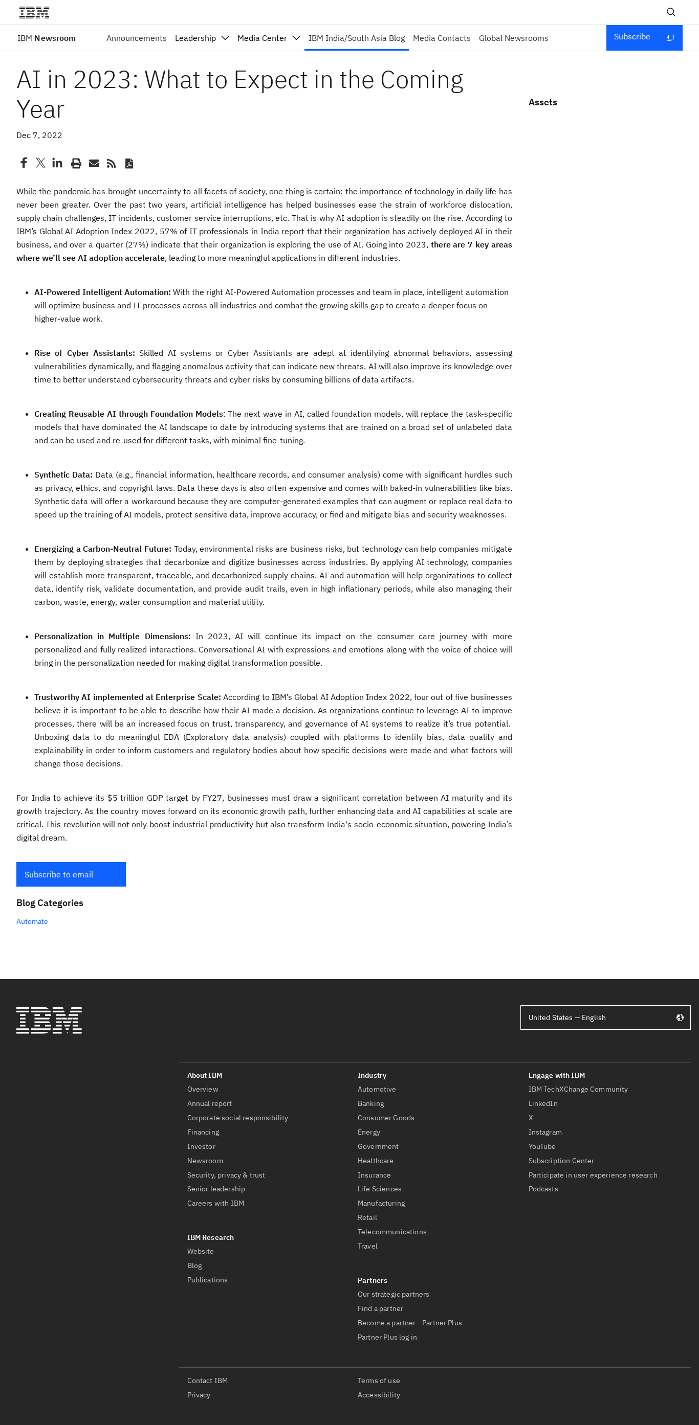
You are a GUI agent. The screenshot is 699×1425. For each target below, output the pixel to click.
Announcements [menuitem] (136, 38)
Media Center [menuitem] (262, 38)
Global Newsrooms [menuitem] (514, 38)
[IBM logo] (38, 12)
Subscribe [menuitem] (632, 36)
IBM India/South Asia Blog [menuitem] (357, 38)
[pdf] (129, 162)
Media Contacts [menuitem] (442, 38)
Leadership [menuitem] (195, 38)
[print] (75, 162)
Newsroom (46, 38)
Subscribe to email (59, 874)
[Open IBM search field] (671, 12)
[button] (71, 874)
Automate (32, 921)
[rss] (111, 162)
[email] (93, 162)
